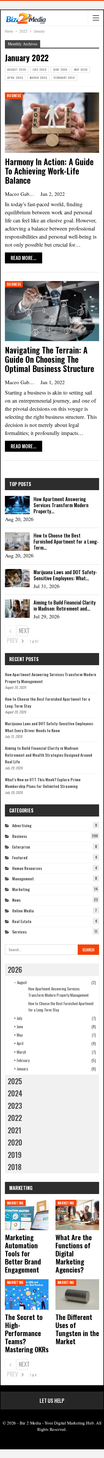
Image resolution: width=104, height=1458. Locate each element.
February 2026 (64, 77)
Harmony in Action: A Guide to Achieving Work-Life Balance (49, 171)
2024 (15, 1093)
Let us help (52, 1400)
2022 (15, 1117)
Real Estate (21, 921)
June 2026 (60, 69)
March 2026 (38, 77)
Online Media (23, 910)
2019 (15, 1154)
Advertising (21, 825)
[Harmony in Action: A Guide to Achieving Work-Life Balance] (52, 122)
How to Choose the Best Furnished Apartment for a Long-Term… (66, 541)
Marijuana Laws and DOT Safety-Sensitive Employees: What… (65, 575)
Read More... (23, 257)
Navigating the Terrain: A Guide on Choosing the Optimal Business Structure (49, 359)
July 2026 (39, 69)
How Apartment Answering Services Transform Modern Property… (61, 505)
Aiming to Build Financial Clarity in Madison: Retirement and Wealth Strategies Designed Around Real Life (48, 755)
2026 (15, 969)
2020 (15, 1142)
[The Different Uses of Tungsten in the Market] (77, 1294)
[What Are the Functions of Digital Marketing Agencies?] (77, 1215)
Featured (19, 857)
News (16, 900)
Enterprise (21, 847)
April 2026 (15, 77)
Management (23, 878)
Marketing (21, 889)
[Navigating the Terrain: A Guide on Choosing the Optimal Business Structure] (52, 311)
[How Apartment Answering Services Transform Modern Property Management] (17, 505)
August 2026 (16, 69)
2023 (15, 1105)
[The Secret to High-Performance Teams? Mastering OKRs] (27, 1294)
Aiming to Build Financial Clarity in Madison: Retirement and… (65, 605)
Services (19, 932)
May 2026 (81, 69)
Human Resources (27, 868)
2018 (14, 1166)
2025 (15, 1081)
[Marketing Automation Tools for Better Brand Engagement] (27, 1215)
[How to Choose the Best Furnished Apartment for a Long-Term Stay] (17, 541)
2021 (14, 1130)
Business (14, 95)
